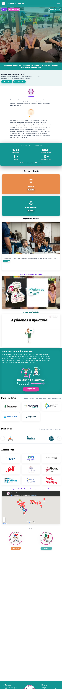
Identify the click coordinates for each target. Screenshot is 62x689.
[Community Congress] (31, 480)
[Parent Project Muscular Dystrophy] (51, 480)
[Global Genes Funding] (51, 438)
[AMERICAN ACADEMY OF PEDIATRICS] (51, 458)
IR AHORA (31, 189)
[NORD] (10, 438)
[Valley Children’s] (11, 480)
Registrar (7, 261)
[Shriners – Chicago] (51, 469)
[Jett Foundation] (11, 469)
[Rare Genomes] (11, 458)
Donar (4, 9)
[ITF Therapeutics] (11, 406)
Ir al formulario (7, 81)
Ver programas (14, 9)
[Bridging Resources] (31, 469)
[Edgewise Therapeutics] (31, 417)
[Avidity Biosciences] (51, 406)
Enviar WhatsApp (19, 81)
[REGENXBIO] (11, 417)
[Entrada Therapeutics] (31, 406)
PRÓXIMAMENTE (46, 548)
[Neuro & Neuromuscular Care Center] (31, 458)
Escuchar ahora (31, 389)
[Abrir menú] (58, 3)
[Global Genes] (31, 438)
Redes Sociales (55, 9)
